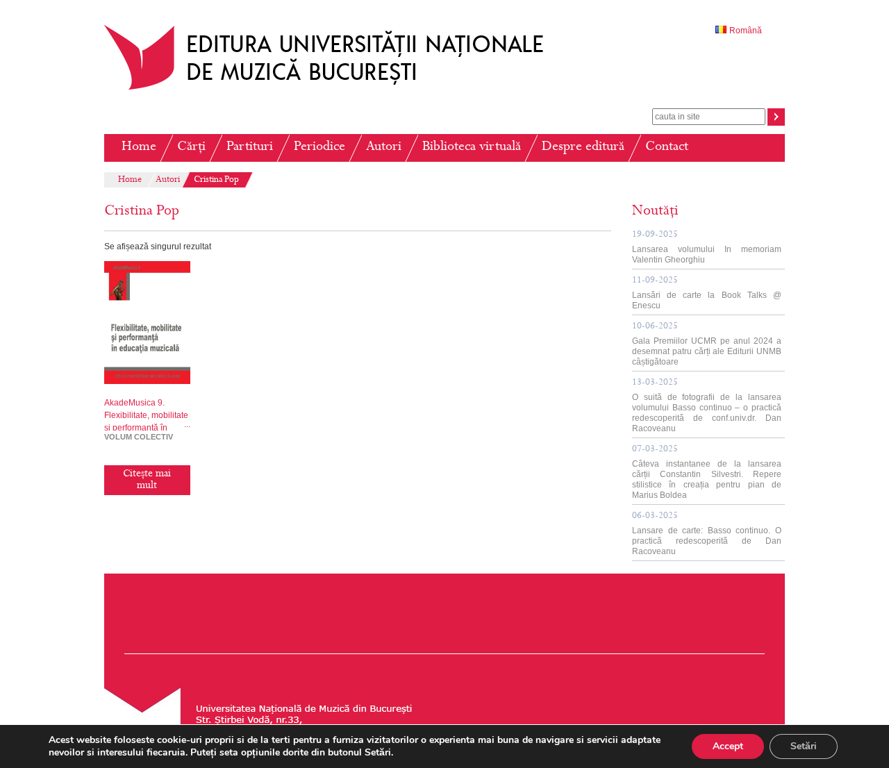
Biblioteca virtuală (471, 147)
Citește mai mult (147, 480)
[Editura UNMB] (334, 89)
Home (139, 147)
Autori (383, 147)
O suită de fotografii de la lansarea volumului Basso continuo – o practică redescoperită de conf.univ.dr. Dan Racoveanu (706, 405)
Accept (728, 746)
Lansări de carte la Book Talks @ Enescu (706, 293)
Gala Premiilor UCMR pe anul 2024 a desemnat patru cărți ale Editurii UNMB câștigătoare (706, 344)
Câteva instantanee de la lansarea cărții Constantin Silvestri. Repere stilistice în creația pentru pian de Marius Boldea (706, 472)
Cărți (191, 147)
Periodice (319, 147)
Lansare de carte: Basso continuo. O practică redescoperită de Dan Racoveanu (706, 534)
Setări (803, 746)
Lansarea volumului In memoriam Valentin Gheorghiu (706, 248)
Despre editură (583, 147)
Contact (666, 147)
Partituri (249, 147)
